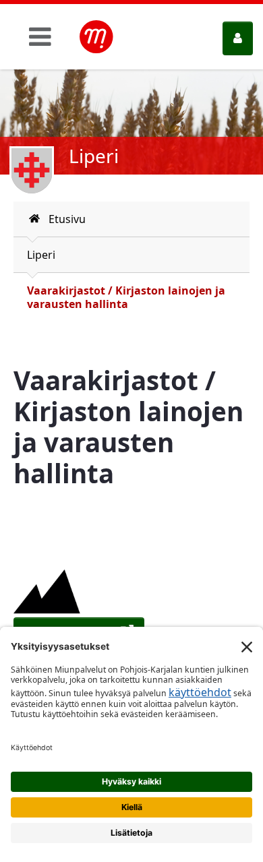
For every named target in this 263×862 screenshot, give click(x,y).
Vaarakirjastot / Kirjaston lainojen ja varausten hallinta (126, 297)
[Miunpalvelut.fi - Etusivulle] (96, 37)
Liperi (41, 254)
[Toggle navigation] (40, 36)
